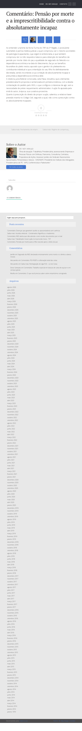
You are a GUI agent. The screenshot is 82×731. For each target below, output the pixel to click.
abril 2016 (10, 633)
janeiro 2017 (11, 607)
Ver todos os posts (16, 167)
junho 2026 (11, 293)
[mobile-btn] (70, 4)
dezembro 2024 (12, 344)
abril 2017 (10, 599)
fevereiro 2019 (12, 536)
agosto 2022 (11, 423)
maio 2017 (11, 596)
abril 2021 (10, 468)
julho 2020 (10, 494)
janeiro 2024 (11, 375)
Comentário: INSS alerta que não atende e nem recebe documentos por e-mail (34, 236)
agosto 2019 (11, 519)
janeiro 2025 (11, 341)
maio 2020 (11, 500)
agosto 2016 (11, 621)
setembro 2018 (12, 550)
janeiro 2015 (11, 675)
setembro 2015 (12, 652)
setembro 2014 (12, 686)
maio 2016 (11, 630)
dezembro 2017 (12, 576)
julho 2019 (10, 522)
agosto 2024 (11, 355)
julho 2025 (10, 324)
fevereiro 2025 (12, 338)
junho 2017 (11, 593)
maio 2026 (11, 296)
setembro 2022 (12, 420)
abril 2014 (10, 700)
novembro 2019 (12, 511)
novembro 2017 (12, 579)
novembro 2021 (12, 449)
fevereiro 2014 (12, 706)
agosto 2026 (11, 287)
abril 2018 (10, 565)
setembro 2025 (12, 318)
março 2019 (11, 533)
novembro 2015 (12, 647)
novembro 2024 (12, 347)
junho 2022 (11, 429)
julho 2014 (10, 692)
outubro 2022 (12, 417)
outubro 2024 (12, 349)
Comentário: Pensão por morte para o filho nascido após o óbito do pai (32, 242)
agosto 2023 (11, 389)
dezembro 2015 (12, 644)
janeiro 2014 (11, 709)
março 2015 (11, 669)
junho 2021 (11, 463)
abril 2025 (10, 333)
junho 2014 (11, 695)
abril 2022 (10, 434)
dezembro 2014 (12, 678)
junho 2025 (11, 327)
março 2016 (11, 635)
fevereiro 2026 (12, 304)
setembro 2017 (12, 584)
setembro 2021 (12, 454)
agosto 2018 (11, 553)
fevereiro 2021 (12, 474)
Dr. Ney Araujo (52, 4)
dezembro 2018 (12, 542)
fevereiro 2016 (12, 638)
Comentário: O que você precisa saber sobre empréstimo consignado (42, 273)
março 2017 (11, 601)
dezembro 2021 (12, 446)
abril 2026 (10, 299)
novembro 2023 (12, 381)
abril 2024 (10, 367)
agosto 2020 (11, 491)
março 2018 (11, 567)
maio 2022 (11, 432)
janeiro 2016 (11, 641)
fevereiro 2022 (12, 440)
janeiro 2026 (11, 307)
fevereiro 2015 (12, 672)
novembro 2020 (12, 483)
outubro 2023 (12, 383)
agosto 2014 (11, 689)
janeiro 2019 (11, 539)
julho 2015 (10, 658)
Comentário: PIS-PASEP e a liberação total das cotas (39, 260)
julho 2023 (10, 392)
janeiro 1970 (11, 712)
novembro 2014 (12, 681)
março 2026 (11, 301)
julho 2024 (10, 358)
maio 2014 (11, 698)
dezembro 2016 (12, 610)
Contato (63, 4)
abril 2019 (10, 531)
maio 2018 (11, 562)
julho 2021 (10, 460)
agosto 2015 (11, 655)
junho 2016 (11, 627)
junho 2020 (11, 497)
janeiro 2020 (11, 505)
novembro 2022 (12, 415)
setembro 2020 (12, 488)
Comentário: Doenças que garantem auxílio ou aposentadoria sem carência (33, 231)
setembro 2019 (12, 516)
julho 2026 (10, 290)
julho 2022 (10, 426)
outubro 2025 (12, 316)
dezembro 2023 (12, 378)
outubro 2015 (12, 650)
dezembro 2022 (12, 412)
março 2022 (11, 437)
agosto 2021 (11, 457)
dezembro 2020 (12, 480)
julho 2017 (10, 590)
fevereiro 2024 (12, 372)
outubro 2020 (12, 485)
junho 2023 (11, 395)
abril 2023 (10, 400)
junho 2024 (11, 361)
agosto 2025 (11, 321)
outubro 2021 (12, 451)
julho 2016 (10, 624)
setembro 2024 (12, 352)
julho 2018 (10, 556)
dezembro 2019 (12, 508)
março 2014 (11, 703)
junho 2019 (11, 525)
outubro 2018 (12, 548)
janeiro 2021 (11, 477)
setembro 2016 (12, 618)
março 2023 (11, 403)
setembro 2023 (12, 386)
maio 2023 (11, 398)
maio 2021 (11, 466)
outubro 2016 (12, 616)
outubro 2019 (12, 514)
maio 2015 (11, 664)
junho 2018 (11, 559)
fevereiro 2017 (12, 604)
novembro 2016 (12, 613)
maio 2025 (11, 330)
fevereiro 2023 (12, 406)
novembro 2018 (12, 545)
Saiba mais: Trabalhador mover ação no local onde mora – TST (29, 239)
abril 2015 (10, 667)
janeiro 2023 (11, 409)
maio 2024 (11, 364)
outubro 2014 (12, 683)
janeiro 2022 (11, 443)
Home (41, 4)
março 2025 (11, 335)
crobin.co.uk (23, 721)
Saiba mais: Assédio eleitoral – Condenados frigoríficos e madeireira (30, 233)
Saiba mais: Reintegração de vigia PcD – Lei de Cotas (39, 264)
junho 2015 (11, 661)
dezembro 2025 (12, 310)
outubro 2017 (12, 582)
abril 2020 (10, 502)
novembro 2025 (12, 313)
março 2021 (11, 471)
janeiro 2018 (11, 573)
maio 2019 (11, 528)
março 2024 (11, 369)
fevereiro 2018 (12, 570)
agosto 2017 (11, 587)
